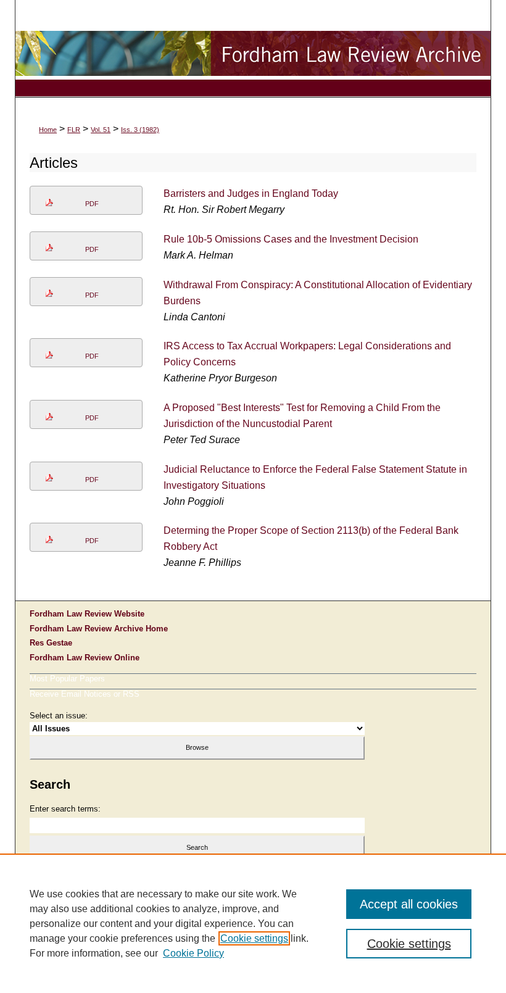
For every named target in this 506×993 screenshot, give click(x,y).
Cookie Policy (193, 953)
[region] (253, 923)
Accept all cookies (409, 904)
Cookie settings (254, 938)
